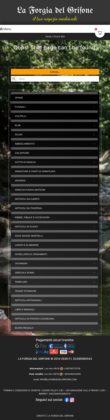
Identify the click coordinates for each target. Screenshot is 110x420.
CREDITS (41, 415)
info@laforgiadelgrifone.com (58, 379)
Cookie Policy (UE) (52, 390)
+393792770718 (71, 368)
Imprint (43, 393)
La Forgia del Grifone (55, 10)
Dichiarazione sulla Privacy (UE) (85, 390)
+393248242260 (72, 374)
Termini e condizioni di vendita (21, 390)
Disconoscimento (59, 393)
